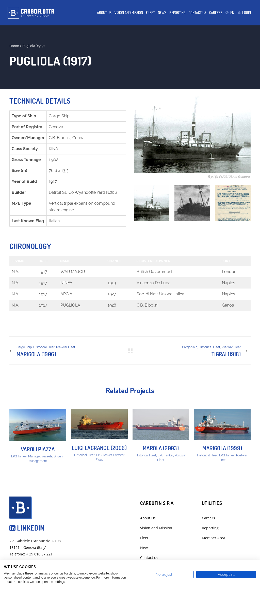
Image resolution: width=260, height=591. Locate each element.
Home (14, 46)
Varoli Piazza (38, 449)
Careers (208, 518)
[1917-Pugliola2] (192, 203)
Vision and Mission (156, 527)
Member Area (213, 537)
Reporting (210, 527)
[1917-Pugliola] (151, 203)
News (145, 547)
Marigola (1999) (222, 448)
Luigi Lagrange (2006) (99, 447)
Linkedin (29, 527)
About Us (148, 518)
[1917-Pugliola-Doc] (233, 203)
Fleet (144, 537)
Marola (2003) (161, 448)
